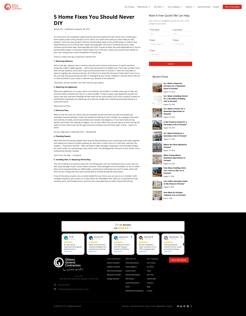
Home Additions (131, 267)
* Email (152, 40)
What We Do (143, 7)
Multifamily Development (134, 291)
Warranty (125, 306)
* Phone (175, 40)
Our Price (150, 275)
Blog (148, 287)
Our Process (129, 7)
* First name (154, 30)
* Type (152, 50)
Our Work (158, 7)
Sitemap (169, 306)
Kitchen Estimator (113, 263)
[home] (13, 7)
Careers (147, 306)
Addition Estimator (113, 267)
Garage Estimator (113, 279)
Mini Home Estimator (114, 271)
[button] (144, 6)
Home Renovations (132, 263)
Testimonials (151, 279)
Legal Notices (161, 306)
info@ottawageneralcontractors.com (73, 289)
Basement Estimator (114, 275)
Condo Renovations (132, 283)
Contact (216, 7)
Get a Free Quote (232, 7)
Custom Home (130, 271)
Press (153, 306)
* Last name (177, 30)
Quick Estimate (204, 7)
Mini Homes (129, 279)
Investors (150, 283)
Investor (188, 7)
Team (149, 271)
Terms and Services (137, 306)
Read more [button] (68, 251)
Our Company (173, 7)
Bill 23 (127, 287)
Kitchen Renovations (132, 275)
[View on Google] (66, 238)
